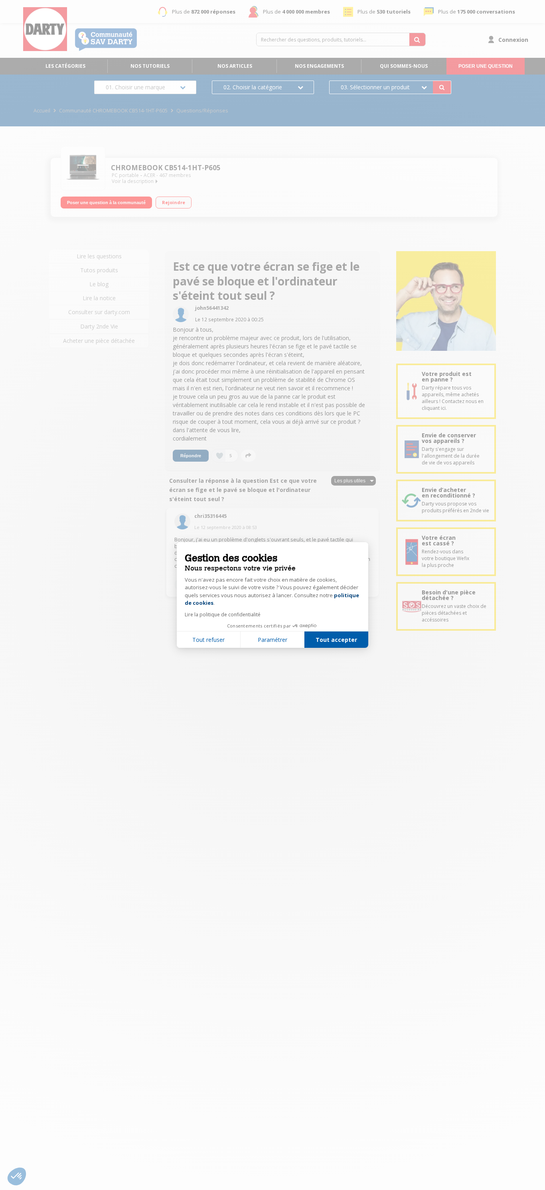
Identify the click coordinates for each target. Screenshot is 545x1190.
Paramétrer (272, 639)
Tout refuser (208, 639)
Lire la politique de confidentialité (223, 614)
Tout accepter (336, 639)
